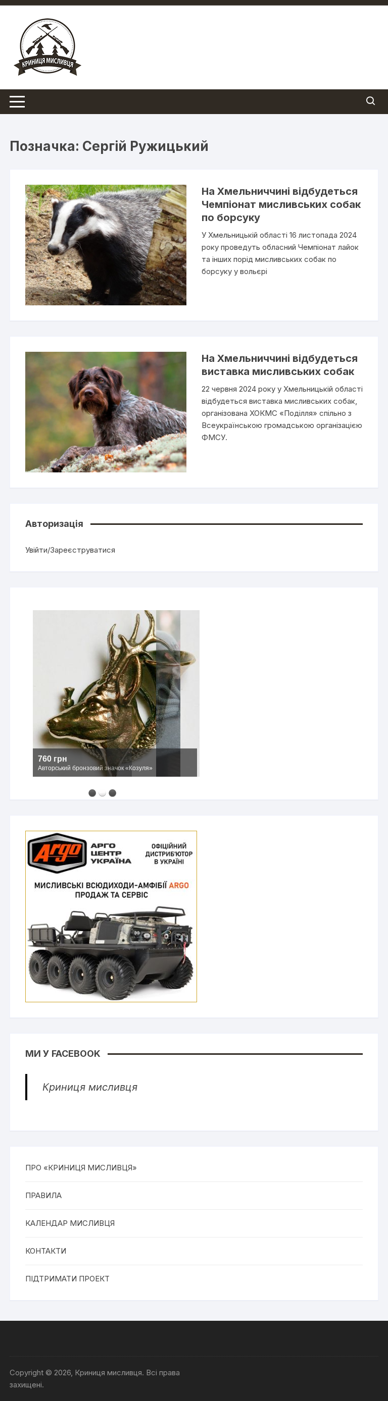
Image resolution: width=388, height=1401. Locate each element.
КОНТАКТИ (45, 1251)
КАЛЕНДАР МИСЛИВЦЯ (70, 1223)
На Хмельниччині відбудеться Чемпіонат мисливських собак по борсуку (281, 204)
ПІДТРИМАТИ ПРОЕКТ (67, 1278)
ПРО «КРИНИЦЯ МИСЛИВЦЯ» (81, 1167)
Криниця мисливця (89, 1087)
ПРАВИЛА (43, 1195)
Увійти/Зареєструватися (70, 550)
